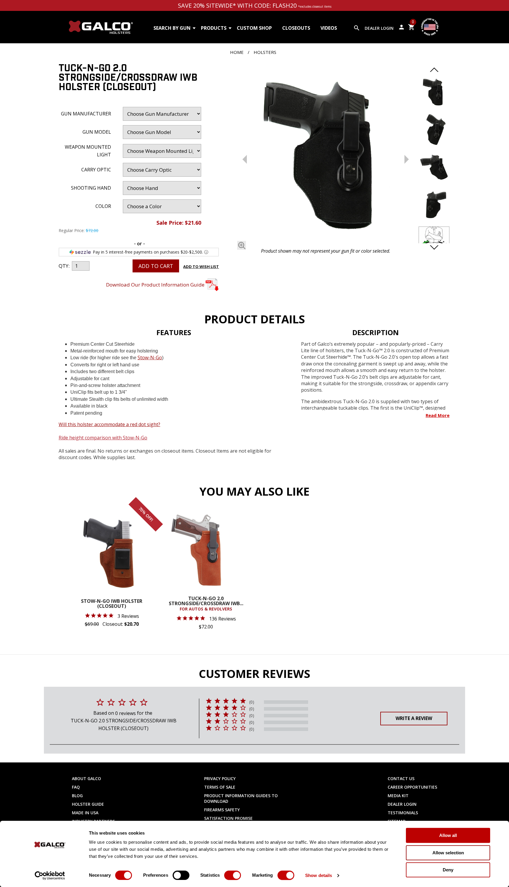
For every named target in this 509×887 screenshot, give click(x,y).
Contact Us (401, 778)
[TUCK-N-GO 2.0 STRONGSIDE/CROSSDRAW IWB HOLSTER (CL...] (326, 154)
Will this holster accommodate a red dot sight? (109, 424)
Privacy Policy (220, 778)
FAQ (76, 787)
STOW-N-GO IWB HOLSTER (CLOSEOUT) (111, 604)
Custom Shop (254, 28)
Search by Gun (172, 28)
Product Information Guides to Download (241, 798)
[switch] (181, 875)
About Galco (86, 778)
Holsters (265, 52)
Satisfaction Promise (228, 818)
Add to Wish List (201, 266)
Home (237, 52)
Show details (318, 875)
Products (214, 28)
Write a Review (414, 718)
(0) (251, 702)
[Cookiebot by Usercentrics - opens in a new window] (50, 875)
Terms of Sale (219, 787)
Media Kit (398, 795)
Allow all (448, 835)
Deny (448, 869)
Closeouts (296, 28)
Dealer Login (379, 28)
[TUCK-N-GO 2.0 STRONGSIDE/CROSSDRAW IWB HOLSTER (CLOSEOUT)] (241, 245)
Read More (437, 415)
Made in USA (85, 812)
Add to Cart (155, 265)
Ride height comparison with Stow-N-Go (103, 437)
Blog (77, 795)
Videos (328, 28)
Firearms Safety (222, 809)
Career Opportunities (412, 787)
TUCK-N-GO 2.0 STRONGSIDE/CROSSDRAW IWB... (206, 604)
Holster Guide (88, 804)
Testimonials (403, 812)
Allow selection (448, 852)
